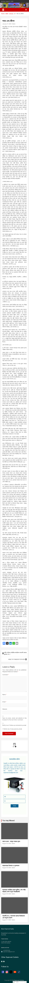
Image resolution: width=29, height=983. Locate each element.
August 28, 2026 (6, 894)
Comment (5, 674)
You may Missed (8, 821)
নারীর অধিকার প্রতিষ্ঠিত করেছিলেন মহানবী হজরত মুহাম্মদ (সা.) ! (15, 653)
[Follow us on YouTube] (15, 971)
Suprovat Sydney (19, 980)
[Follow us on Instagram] (6, 971)
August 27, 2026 (6, 920)
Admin (13, 24)
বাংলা (17, 982)
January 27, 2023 (6, 24)
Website (4, 709)
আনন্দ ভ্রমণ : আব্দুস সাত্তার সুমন (11, 841)
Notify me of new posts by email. (13, 729)
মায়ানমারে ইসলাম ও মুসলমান (10, 865)
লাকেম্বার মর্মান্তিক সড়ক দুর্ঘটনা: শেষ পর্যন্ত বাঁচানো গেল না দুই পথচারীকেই (14, 891)
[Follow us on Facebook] (2, 971)
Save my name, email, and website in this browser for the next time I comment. (14, 719)
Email (4, 702)
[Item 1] (13, 746)
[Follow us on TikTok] (19, 971)
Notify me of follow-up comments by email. (14, 725)
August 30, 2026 (6, 843)
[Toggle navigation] (3, 10)
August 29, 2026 (6, 867)
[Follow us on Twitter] (10, 971)
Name (4, 694)
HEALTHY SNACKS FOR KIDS (16, 659)
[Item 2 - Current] (15, 746)
